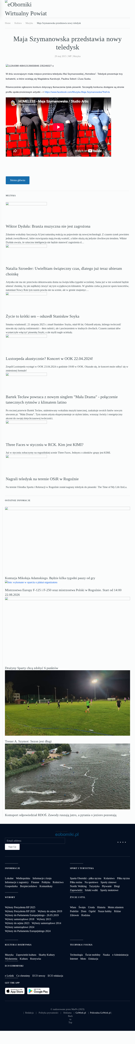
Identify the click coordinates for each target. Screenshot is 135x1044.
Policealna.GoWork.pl (100, 1013)
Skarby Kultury (47, 954)
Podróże (74, 911)
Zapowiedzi (76, 890)
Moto (83, 958)
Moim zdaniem (115, 907)
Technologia (76, 954)
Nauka (106, 954)
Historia (101, 907)
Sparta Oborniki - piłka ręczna (85, 878)
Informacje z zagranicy (17, 882)
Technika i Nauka (81, 945)
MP (69, 56)
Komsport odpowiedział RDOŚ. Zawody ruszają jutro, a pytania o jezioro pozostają (60, 815)
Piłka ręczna (123, 878)
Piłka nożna (76, 882)
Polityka (46, 882)
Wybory (10, 897)
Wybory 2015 (44, 919)
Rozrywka (35, 958)
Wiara (73, 907)
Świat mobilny (92, 954)
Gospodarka (11, 886)
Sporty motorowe (109, 890)
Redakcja (29, 1013)
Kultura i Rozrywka (18, 945)
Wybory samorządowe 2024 (19, 927)
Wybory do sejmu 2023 (17, 923)
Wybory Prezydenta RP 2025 (20, 907)
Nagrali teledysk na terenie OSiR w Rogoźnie (42, 479)
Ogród (92, 911)
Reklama (67, 1013)
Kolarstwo (109, 878)
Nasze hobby (105, 911)
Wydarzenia (11, 958)
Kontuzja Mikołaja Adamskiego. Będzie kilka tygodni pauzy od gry (50, 578)
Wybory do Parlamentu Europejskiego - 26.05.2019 (32, 915)
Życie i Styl (77, 897)
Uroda (91, 907)
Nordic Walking (78, 886)
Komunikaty (46, 886)
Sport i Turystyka (82, 868)
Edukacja (93, 958)
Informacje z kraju (42, 878)
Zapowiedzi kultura (26, 954)
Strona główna (17, 180)
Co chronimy (23, 975)
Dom (83, 911)
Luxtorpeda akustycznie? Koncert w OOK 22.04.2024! (49, 358)
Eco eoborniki (14, 966)
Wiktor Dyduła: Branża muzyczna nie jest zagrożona (48, 226)
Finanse (35, 882)
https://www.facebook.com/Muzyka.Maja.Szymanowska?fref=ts (77, 92)
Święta (82, 907)
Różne (117, 911)
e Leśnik (9, 975)
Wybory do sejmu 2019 (50, 911)
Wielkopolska (23, 878)
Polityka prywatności (48, 1013)
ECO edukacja (55, 975)
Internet (74, 958)
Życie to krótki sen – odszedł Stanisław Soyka (42, 316)
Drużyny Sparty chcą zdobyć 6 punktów (31, 668)
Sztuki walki (91, 890)
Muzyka (77, 56)
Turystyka (94, 886)
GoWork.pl (81, 1013)
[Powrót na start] (28, 9)
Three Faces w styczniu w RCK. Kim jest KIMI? (44, 444)
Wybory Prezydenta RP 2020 (20, 911)
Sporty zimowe (108, 882)
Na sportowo (91, 882)
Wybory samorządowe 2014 (46, 923)
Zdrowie (74, 915)
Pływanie (107, 886)
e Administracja (120, 954)
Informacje (12, 868)
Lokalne (9, 878)
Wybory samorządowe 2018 (19, 919)
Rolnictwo (58, 882)
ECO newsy (38, 975)
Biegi (117, 886)
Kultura (24, 958)
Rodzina (85, 915)
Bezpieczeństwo (28, 886)
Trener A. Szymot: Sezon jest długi (28, 741)
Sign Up (12, 847)
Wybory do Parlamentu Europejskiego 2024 (28, 931)
